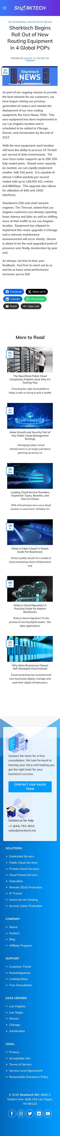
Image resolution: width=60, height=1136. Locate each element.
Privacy (14, 1052)
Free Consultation (20, 985)
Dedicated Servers (21, 856)
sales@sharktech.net (22, 830)
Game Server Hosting (23, 899)
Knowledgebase (20, 972)
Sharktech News (40, 21)
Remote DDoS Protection (25, 887)
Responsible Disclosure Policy (28, 1076)
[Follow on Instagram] (21, 1113)
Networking (17, 21)
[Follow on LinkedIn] (39, 1113)
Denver (14, 1018)
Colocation (16, 881)
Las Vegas (16, 1012)
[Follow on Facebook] (12, 1113)
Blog (12, 939)
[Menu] (4, 8)
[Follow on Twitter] (30, 1113)
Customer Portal (20, 966)
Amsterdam (17, 1031)
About (13, 927)
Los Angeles (17, 1006)
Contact (13, 755)
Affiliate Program (20, 945)
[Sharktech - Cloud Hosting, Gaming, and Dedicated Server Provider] (30, 8)
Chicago (14, 1024)
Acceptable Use (19, 1058)
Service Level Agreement (25, 1070)
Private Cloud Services (24, 868)
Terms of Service (20, 1064)
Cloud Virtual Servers (23, 875)
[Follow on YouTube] (48, 1113)
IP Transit (15, 893)
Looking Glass (18, 979)
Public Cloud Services (23, 862)
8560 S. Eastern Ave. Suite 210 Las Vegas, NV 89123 (30, 1099)
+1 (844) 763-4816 (21, 826)
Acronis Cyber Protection (25, 906)
